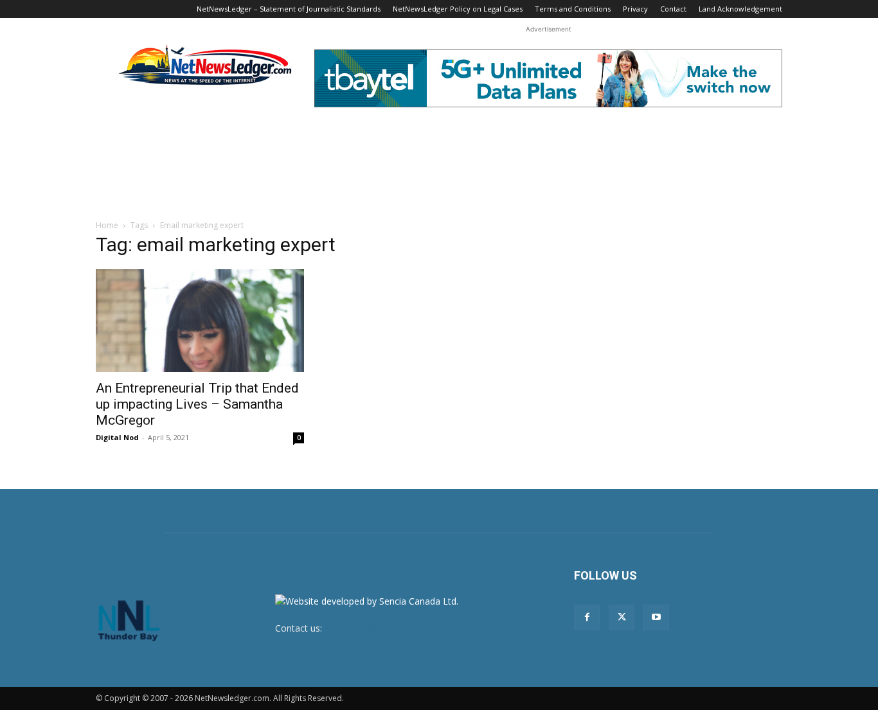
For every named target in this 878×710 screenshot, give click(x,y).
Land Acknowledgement (740, 8)
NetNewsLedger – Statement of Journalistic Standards (289, 8)
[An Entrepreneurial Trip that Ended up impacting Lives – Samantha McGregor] (200, 320)
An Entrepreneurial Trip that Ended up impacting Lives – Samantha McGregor (197, 404)
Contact (673, 8)
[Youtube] (656, 617)
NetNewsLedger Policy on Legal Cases (458, 8)
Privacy (635, 8)
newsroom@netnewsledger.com (392, 628)
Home (107, 225)
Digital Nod (117, 437)
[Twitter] (621, 617)
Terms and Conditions (573, 8)
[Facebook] (587, 617)
